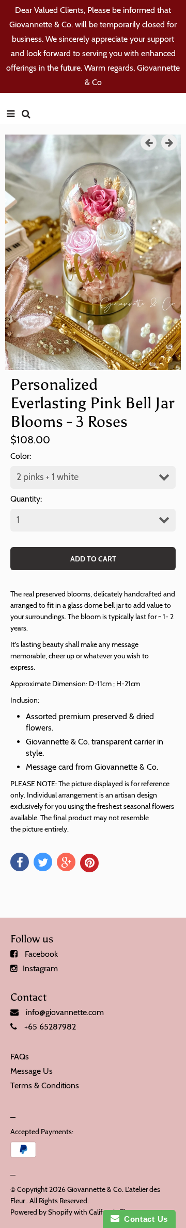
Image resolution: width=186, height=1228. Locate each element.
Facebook (41, 954)
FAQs (19, 1056)
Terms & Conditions (44, 1085)
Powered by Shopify (41, 1212)
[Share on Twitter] (43, 862)
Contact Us (143, 1219)
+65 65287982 (50, 1027)
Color (19, 456)
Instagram (40, 968)
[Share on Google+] (66, 862)
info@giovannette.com (65, 1012)
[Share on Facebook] (19, 862)
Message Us (31, 1071)
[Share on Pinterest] (89, 863)
